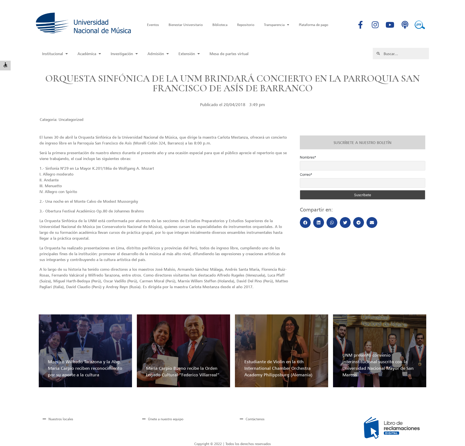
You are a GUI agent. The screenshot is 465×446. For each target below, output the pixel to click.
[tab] (84, 418)
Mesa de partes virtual (228, 53)
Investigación (122, 53)
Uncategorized (71, 119)
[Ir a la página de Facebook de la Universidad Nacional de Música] (360, 24)
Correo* (306, 174)
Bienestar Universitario (186, 25)
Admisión (155, 53)
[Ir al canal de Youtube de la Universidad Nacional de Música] (390, 24)
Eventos (153, 25)
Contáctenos (255, 419)
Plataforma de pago (313, 25)
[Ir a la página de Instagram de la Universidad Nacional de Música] (375, 24)
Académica (87, 53)
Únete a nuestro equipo (165, 419)
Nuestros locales (60, 419)
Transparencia (274, 25)
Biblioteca (219, 25)
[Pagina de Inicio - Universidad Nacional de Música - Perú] (83, 23)
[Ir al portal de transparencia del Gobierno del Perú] (419, 24)
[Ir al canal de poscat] (405, 24)
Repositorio (245, 25)
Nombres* (308, 157)
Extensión (186, 53)
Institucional (52, 53)
